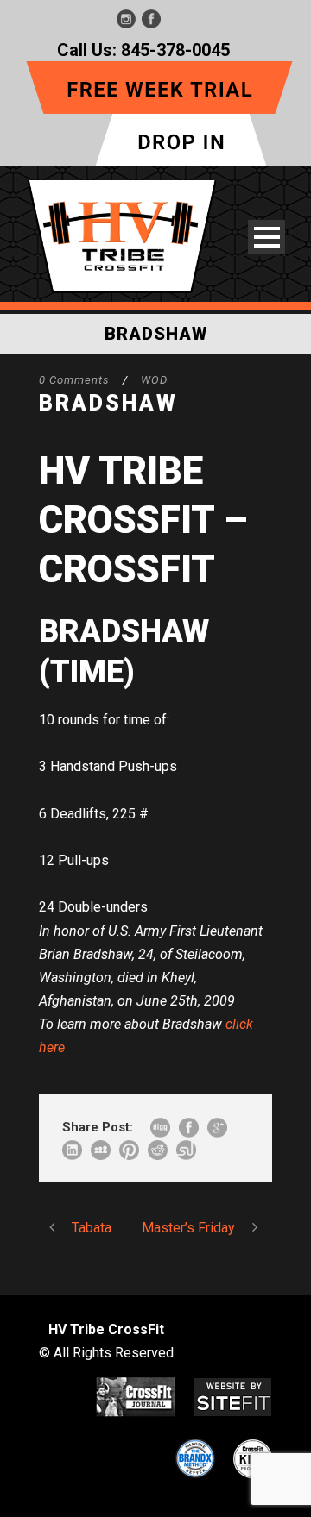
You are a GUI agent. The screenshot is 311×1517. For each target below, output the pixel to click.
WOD (154, 379)
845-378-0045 (175, 50)
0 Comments (74, 379)
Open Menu (266, 237)
